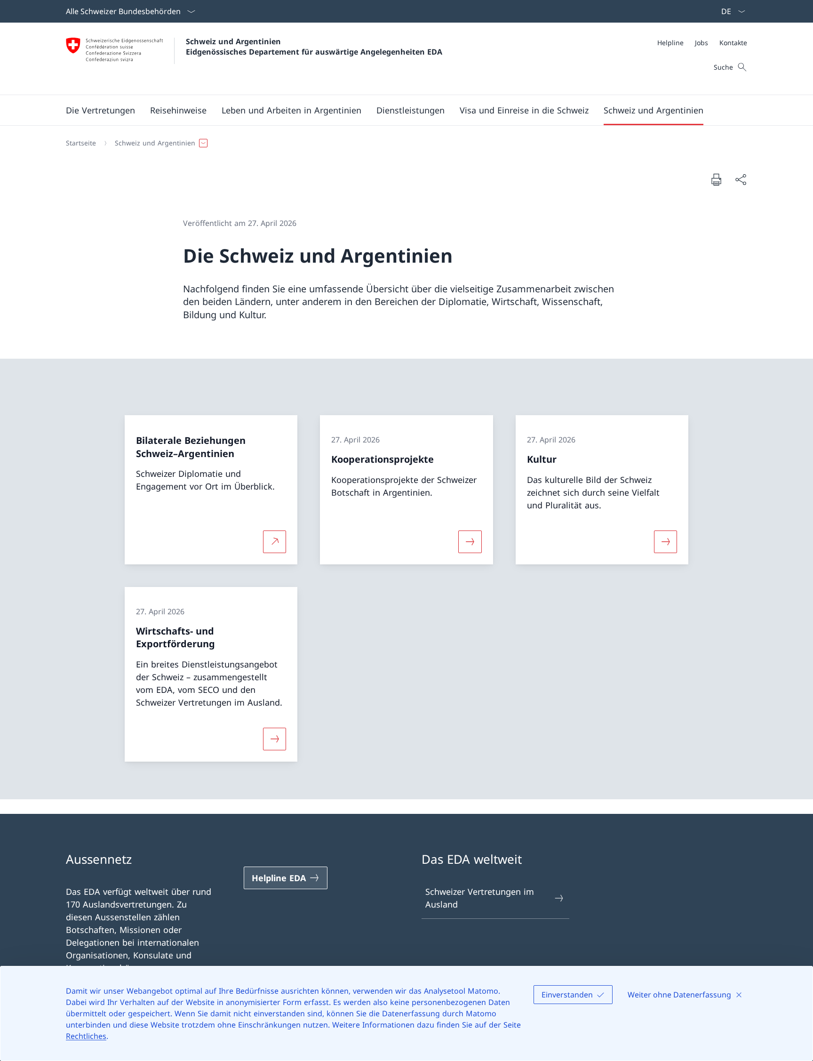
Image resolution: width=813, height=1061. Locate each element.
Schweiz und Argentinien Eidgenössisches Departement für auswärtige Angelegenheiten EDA (314, 46)
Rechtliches (86, 1036)
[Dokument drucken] (716, 179)
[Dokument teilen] (740, 179)
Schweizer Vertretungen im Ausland (479, 898)
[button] (100, 110)
